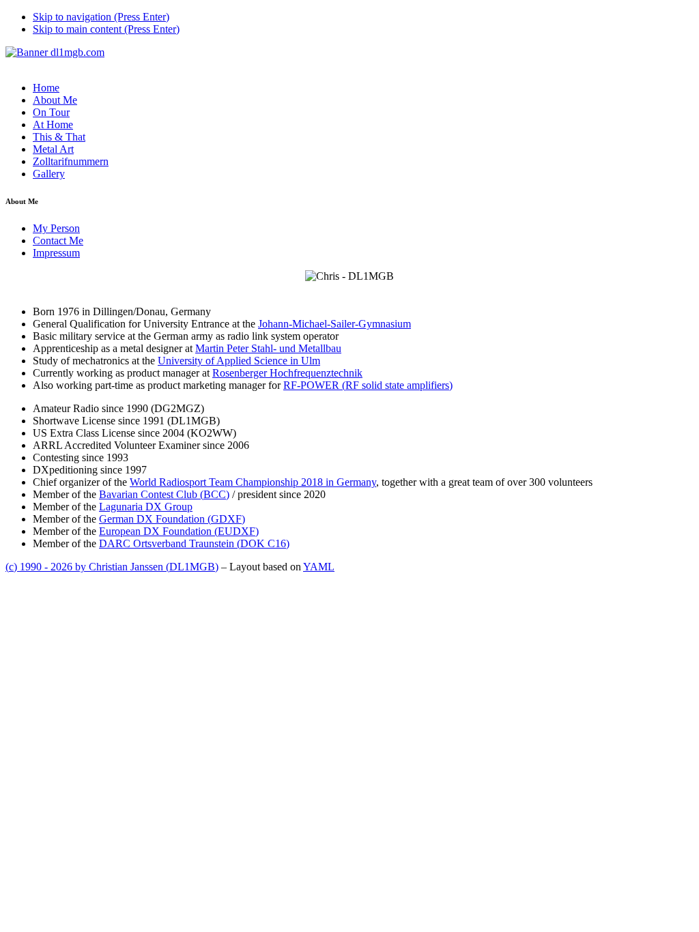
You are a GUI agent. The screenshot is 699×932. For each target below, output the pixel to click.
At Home (53, 124)
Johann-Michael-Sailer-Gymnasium (334, 324)
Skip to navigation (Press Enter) (101, 17)
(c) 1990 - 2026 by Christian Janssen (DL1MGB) (111, 566)
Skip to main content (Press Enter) (106, 29)
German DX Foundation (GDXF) (172, 519)
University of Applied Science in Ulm (239, 360)
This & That (59, 137)
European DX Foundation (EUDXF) (179, 531)
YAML (318, 566)
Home (46, 87)
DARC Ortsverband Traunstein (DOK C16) (194, 543)
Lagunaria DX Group (145, 506)
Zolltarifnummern (71, 161)
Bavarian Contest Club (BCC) (164, 494)
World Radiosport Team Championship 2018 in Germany (253, 482)
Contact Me (58, 240)
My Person (56, 228)
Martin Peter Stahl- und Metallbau (268, 348)
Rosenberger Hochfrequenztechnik (287, 373)
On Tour (51, 112)
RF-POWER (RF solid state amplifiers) (368, 385)
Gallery (49, 173)
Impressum (56, 253)
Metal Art (53, 149)
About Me (55, 100)
